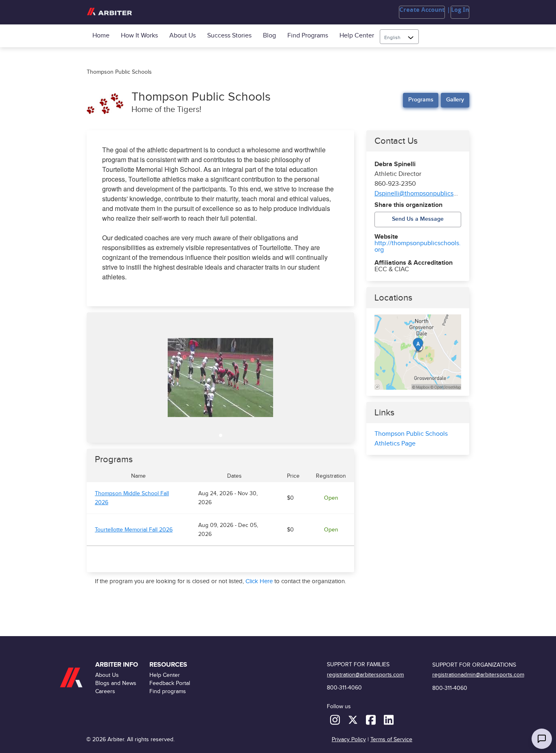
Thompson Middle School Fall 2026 (132, 498)
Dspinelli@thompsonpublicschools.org (428, 194)
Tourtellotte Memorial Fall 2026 (134, 530)
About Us (182, 36)
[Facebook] (372, 719)
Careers (105, 691)
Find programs (307, 36)
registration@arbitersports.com (365, 674)
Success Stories (229, 36)
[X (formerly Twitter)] (354, 719)
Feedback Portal (169, 683)
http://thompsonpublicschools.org (417, 246)
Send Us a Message (418, 218)
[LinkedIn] (389, 719)
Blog (269, 36)
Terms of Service (391, 739)
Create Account (421, 10)
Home (100, 36)
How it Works (139, 36)
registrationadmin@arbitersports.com (478, 674)
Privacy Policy (349, 739)
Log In (460, 10)
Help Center (356, 36)
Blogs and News (115, 683)
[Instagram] (336, 719)
